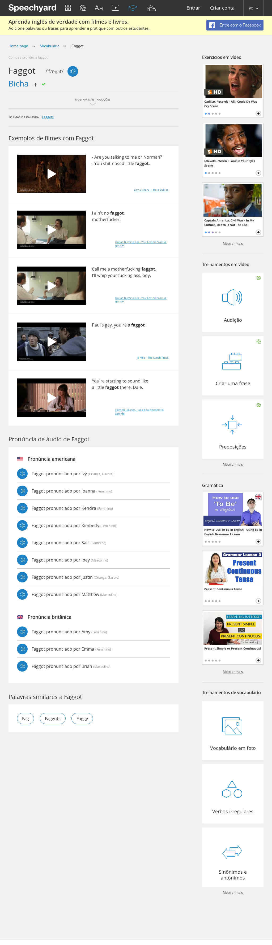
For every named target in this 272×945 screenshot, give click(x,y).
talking (117, 157)
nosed (118, 163)
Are (97, 157)
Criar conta (222, 8)
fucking (125, 275)
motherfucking (126, 269)
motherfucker (106, 219)
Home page (18, 46)
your (112, 275)
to (127, 157)
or (140, 157)
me (133, 157)
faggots (48, 117)
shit (106, 163)
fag (25, 718)
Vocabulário (50, 46)
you (106, 157)
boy (146, 275)
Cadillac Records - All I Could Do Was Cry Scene (230, 103)
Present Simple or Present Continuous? (232, 648)
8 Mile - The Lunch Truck (152, 357)
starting (113, 381)
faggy (82, 718)
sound (134, 381)
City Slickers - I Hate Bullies (151, 189)
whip (102, 275)
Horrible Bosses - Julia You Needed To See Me (139, 411)
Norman (151, 157)
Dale (137, 387)
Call (95, 269)
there (125, 387)
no (106, 213)
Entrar (193, 8)
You (98, 163)
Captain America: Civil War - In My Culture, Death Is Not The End (229, 222)
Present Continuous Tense (223, 589)
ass (137, 275)
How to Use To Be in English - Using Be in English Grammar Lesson (233, 532)
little (129, 163)
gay (108, 325)
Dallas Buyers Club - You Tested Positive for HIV (141, 243)
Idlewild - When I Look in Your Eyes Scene (229, 163)
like (145, 381)
